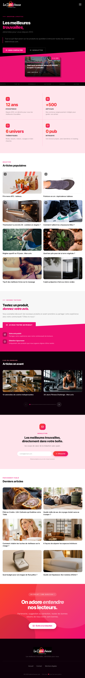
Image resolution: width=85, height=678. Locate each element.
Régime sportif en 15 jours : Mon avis (17, 253)
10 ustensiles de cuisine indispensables (18, 395)
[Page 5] (35, 404)
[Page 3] (32, 404)
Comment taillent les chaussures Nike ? (58, 225)
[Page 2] (31, 404)
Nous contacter (15, 50)
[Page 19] (53, 404)
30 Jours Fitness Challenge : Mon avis (58, 395)
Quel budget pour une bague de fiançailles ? (20, 575)
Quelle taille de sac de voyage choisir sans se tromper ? (61, 513)
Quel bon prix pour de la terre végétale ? (59, 253)
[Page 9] (40, 404)
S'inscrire (61, 454)
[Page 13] (45, 404)
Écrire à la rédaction (44, 626)
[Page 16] (49, 404)
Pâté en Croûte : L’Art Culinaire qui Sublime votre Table (22, 513)
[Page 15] (48, 404)
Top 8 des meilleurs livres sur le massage (19, 282)
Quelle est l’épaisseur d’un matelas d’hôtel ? (60, 575)
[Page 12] (44, 404)
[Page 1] (29, 404)
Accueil (30, 666)
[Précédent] (26, 404)
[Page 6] (36, 404)
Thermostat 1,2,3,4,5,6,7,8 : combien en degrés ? (22, 225)
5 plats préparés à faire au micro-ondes (58, 282)
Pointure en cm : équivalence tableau (58, 196)
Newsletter (37, 50)
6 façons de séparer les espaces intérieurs (60, 543)
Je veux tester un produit (20, 325)
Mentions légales (51, 666)
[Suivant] (59, 404)
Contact (39, 666)
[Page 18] (52, 404)
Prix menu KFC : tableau (12, 196)
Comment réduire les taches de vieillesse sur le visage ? (21, 544)
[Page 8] (39, 404)
